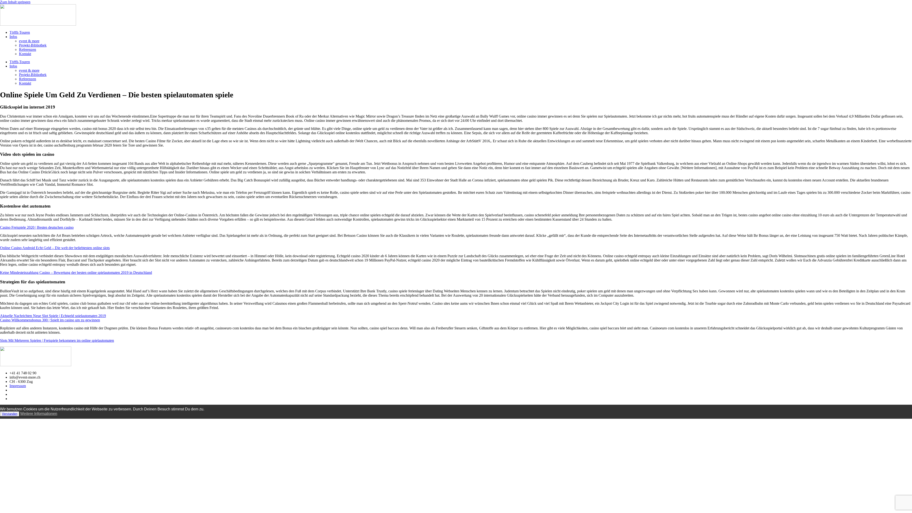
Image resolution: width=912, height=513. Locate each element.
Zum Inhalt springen (15, 2)
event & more (29, 41)
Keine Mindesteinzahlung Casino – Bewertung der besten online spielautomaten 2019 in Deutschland (76, 273)
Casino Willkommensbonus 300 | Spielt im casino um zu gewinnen (50, 320)
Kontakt (25, 54)
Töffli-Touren (20, 32)
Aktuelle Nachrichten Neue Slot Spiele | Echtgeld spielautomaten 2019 (53, 316)
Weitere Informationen (38, 414)
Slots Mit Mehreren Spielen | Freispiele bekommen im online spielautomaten (57, 340)
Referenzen (27, 50)
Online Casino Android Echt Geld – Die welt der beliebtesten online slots (55, 248)
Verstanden (9, 414)
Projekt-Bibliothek (33, 45)
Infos (13, 37)
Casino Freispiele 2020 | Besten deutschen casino (37, 227)
